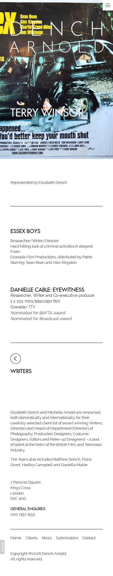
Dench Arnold (54, 553)
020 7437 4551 (22, 514)
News (47, 537)
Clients (31, 537)
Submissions (67, 537)
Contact (89, 537)
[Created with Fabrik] (2, 547)
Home (15, 537)
